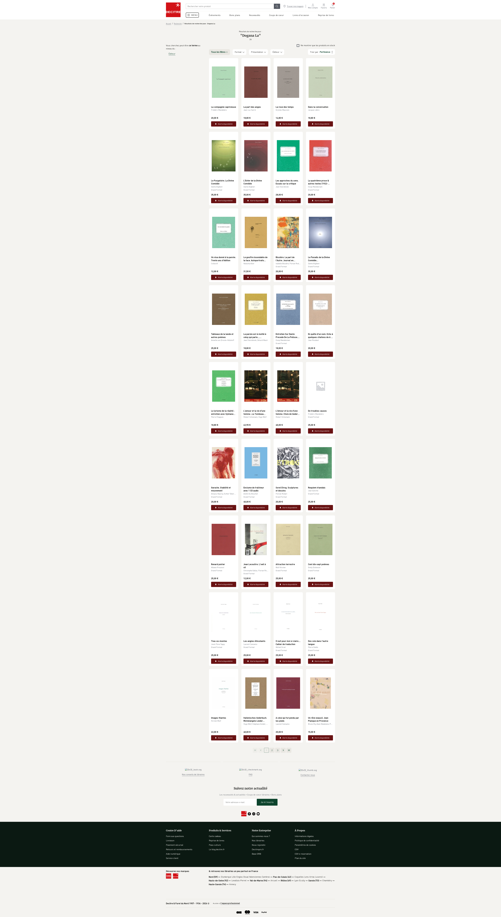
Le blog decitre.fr (217, 849)
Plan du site (300, 858)
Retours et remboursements (179, 849)
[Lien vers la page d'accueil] (173, 9)
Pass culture (215, 845)
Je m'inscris (267, 802)
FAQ (250, 774)
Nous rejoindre (258, 845)
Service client (172, 858)
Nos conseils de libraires (193, 774)
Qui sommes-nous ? (261, 836)
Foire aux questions (175, 836)
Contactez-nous (308, 775)
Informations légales (304, 836)
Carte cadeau (215, 836)
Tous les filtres (218, 52)
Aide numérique (173, 853)
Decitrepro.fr (258, 849)
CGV (297, 849)
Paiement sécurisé (174, 845)
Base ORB (256, 853)
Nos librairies (258, 840)
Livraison (170, 840)
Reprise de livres (216, 840)
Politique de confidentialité (307, 840)
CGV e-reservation (303, 853)
